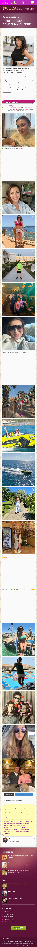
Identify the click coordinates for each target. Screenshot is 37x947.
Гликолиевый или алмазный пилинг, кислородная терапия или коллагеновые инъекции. (17, 70)
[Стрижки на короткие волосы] (4, 900)
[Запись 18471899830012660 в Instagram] (18, 367)
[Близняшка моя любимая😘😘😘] (18, 537)
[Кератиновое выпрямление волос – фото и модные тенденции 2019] (4, 857)
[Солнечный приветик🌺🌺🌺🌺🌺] (18, 673)
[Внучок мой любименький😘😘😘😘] (18, 130)
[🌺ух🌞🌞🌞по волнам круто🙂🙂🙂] (18, 469)
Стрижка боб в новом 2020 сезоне (16, 883)
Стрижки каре (11, 891)
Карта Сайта (5, 938)
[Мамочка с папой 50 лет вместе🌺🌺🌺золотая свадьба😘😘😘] (18, 707)
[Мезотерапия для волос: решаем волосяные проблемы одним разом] (4, 872)
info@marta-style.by (8, 916)
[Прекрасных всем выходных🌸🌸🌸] (18, 164)
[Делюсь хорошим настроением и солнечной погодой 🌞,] (18, 231)
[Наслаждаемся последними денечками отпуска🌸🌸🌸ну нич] (18, 401)
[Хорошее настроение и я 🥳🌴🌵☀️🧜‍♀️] (18, 639)
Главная (3, 30)
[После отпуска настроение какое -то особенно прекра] (18, 198)
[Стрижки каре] (4, 893)
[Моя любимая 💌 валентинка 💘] (18, 775)
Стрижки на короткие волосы (15, 898)
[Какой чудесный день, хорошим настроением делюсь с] (18, 333)
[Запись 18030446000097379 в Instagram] (18, 435)
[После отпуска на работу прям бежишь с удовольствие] (18, 571)
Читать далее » (7, 92)
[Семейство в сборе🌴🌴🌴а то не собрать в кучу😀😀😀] (18, 605)
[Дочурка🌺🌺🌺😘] (18, 741)
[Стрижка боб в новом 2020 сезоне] (4, 886)
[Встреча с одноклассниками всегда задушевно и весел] (18, 299)
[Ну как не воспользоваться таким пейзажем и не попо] (18, 503)
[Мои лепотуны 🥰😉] (18, 265)
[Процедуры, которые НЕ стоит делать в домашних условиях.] (4, 865)
